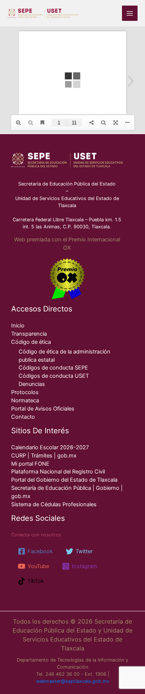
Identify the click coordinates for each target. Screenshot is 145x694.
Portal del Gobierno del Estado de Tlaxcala (64, 479)
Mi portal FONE (30, 463)
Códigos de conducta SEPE (53, 367)
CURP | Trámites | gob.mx (44, 455)
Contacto (23, 416)
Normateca (25, 400)
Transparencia (29, 333)
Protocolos (25, 392)
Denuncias (32, 384)
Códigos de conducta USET (54, 376)
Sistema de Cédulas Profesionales (54, 504)
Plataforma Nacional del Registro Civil (58, 471)
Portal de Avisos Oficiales (42, 408)
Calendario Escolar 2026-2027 (50, 447)
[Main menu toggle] (130, 13)
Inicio (18, 325)
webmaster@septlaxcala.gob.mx (72, 681)
